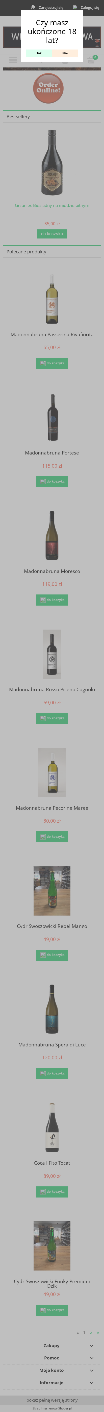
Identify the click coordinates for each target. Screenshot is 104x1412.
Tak (39, 53)
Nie (65, 53)
